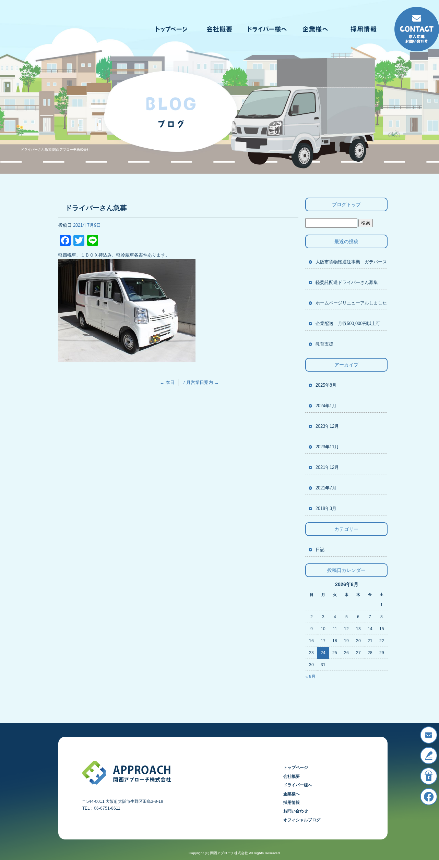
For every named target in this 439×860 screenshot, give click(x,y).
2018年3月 (326, 508)
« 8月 (311, 676)
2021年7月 (326, 487)
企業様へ (316, 29)
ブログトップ (346, 204)
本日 (167, 382)
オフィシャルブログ (301, 820)
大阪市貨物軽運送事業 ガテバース (351, 261)
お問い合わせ (295, 811)
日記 (320, 549)
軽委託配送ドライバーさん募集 (347, 282)
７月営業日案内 (200, 382)
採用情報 (364, 29)
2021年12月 (327, 467)
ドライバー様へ (268, 29)
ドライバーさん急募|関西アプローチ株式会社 (55, 149)
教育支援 (324, 344)
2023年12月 (327, 426)
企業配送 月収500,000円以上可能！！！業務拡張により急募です (352, 323)
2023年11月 (327, 446)
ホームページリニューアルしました (351, 303)
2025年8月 (326, 385)
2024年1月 (326, 405)
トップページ (171, 29)
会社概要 (219, 29)
